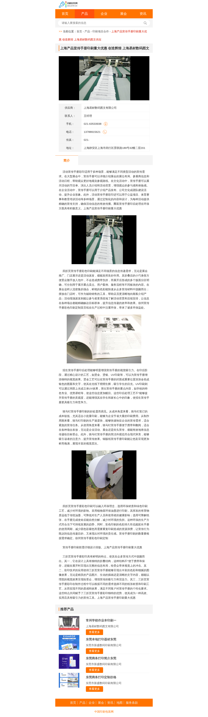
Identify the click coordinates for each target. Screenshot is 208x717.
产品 (84, 14)
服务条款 (132, 702)
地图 (119, 702)
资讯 (143, 14)
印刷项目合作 (100, 31)
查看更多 (94, 632)
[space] (68, 4)
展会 (123, 14)
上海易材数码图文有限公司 (102, 626)
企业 (104, 14)
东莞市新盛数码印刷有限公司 (104, 645)
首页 (65, 14)
